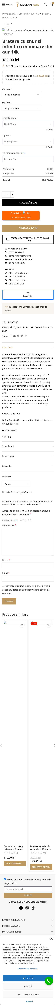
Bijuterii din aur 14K (29, 13)
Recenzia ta (9, 525)
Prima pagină (9, 13)
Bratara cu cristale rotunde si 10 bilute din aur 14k (40, 849)
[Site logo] (28, 4)
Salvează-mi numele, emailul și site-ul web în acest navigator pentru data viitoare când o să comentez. (26, 589)
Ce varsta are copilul (13, 152)
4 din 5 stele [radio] (28, 520)
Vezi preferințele (28, 994)
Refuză (28, 986)
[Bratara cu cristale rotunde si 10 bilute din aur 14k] (41, 732)
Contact (29, 1001)
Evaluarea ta (9, 520)
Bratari (45, 13)
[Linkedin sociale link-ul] (22, 336)
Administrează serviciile (27, 968)
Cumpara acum (28, 228)
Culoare (6, 89)
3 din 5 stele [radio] (26, 520)
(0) (17, 853)
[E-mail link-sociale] (14, 336)
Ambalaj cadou (10, 118)
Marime (6, 102)
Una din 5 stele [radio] (21, 520)
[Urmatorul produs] (11, 23)
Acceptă (28, 978)
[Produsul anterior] (4, 23)
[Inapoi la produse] (7, 23)
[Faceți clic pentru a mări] (7, 30)
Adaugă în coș (28, 202)
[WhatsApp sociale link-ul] (25, 336)
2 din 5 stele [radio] (23, 520)
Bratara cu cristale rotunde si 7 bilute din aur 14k (13, 849)
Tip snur (6, 135)
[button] (51, 938)
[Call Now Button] (49, 981)
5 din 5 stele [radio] (30, 520)
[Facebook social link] (11, 336)
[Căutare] (45, 4)
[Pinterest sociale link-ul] (18, 336)
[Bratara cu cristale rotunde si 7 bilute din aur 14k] (15, 732)
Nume (6, 560)
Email (6, 572)
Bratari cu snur (9, 17)
